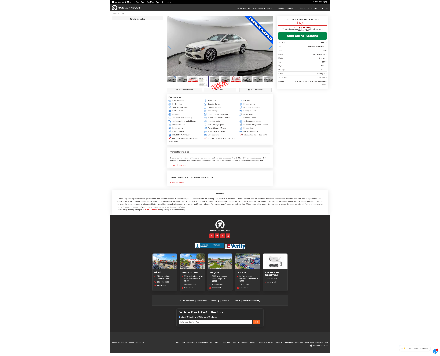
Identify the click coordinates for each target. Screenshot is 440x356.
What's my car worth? (262, 8)
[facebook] (211, 235)
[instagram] (222, 235)
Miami (157, 272)
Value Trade (202, 301)
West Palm (193, 317)
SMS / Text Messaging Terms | (244, 342)
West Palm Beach (191, 272)
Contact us (226, 301)
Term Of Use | (180, 342)
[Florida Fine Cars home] (220, 226)
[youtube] (228, 235)
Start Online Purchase (302, 36)
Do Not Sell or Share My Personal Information (311, 342)
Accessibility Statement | (265, 342)
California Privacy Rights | (284, 342)
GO (256, 322)
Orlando (241, 272)
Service (290, 8)
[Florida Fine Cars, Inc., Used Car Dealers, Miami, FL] (209, 246)
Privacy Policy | (192, 342)
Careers (301, 8)
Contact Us (312, 8)
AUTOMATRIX (140, 342)
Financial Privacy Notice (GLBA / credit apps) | (215, 342)
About (324, 8)
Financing (279, 8)
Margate (214, 272)
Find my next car (243, 8)
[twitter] (217, 235)
